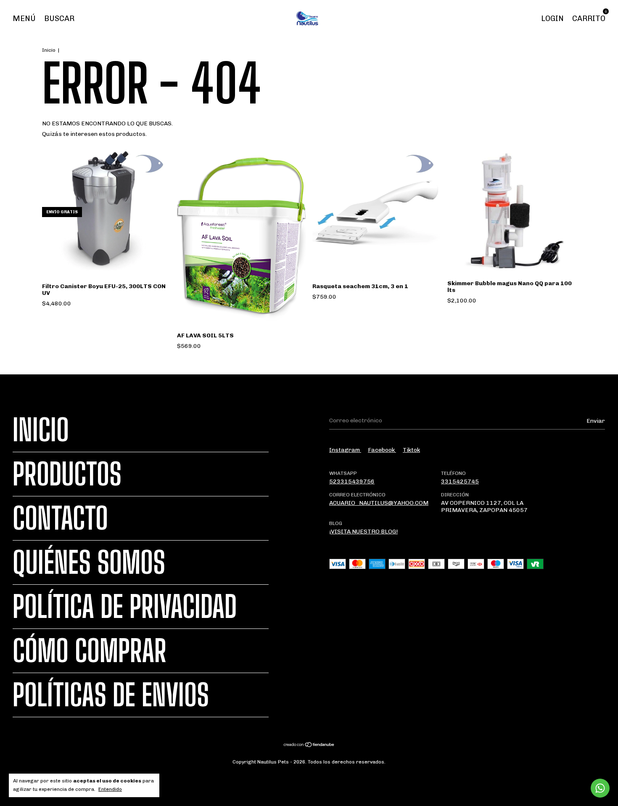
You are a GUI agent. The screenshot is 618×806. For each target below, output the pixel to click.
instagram (345, 449)
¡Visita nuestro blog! (363, 531)
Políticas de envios (111, 695)
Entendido (110, 789)
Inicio (48, 50)
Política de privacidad (125, 606)
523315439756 (352, 481)
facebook (382, 449)
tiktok (411, 449)
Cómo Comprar (89, 650)
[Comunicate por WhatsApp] (600, 788)
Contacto (60, 518)
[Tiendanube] (309, 745)
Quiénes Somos (89, 562)
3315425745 (460, 481)
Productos (67, 474)
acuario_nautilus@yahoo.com (378, 502)
